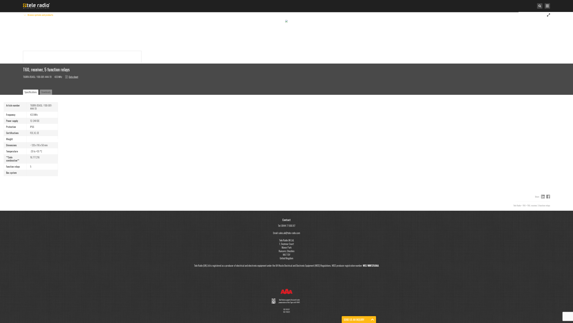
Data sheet (73, 77)
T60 (524, 205)
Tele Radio (517, 205)
